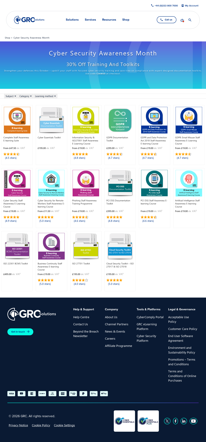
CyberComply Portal (150, 317)
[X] (167, 421)
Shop (125, 19)
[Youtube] (193, 421)
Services (90, 19)
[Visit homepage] (29, 20)
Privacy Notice (18, 425)
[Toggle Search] (190, 20)
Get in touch (18, 332)
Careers (110, 338)
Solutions (72, 19)
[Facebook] (175, 421)
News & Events (115, 331)
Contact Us (80, 324)
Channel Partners (116, 324)
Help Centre (81, 317)
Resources (109, 19)
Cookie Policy (41, 425)
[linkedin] (184, 421)
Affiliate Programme (118, 346)
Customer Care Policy (182, 329)
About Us (111, 317)
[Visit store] (182, 20)
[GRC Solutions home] (38, 314)
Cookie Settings (64, 425)
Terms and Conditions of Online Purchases (182, 375)
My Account (192, 5)
